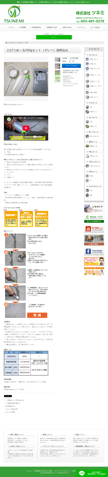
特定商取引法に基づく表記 (43, 471)
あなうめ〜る (93, 117)
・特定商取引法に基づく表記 (70, 70)
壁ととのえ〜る (93, 132)
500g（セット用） (23, 43)
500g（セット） (94, 97)
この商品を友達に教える (13, 403)
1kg (91, 107)
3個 (91, 195)
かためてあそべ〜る (95, 186)
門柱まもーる (93, 152)
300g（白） (93, 64)
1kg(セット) (93, 112)
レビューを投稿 (10, 412)
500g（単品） (94, 92)
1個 (91, 190)
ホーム (29, 471)
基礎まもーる (93, 142)
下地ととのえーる (94, 162)
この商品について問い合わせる (15, 400)
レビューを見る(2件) (12, 409)
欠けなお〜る (93, 103)
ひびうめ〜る (93, 55)
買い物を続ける (10, 406)
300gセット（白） (95, 81)
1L (90, 180)
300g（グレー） (94, 59)
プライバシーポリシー (62, 471)
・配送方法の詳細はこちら (69, 72)
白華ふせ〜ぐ (93, 172)
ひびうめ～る (13, 43)
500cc (91, 176)
